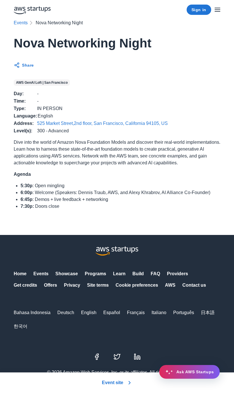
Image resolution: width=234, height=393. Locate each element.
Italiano (159, 312)
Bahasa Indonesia (32, 312)
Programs (95, 273)
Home (20, 273)
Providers (177, 273)
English (88, 312)
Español (111, 312)
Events (21, 22)
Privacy (72, 285)
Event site (112, 382)
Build (138, 273)
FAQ (155, 273)
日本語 (208, 312)
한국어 (20, 326)
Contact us (194, 285)
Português (183, 312)
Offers (50, 285)
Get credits (25, 285)
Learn (119, 273)
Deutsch (65, 312)
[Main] (217, 9)
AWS (170, 285)
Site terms (98, 285)
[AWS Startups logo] (32, 10)
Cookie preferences (137, 285)
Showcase (66, 273)
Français (136, 312)
